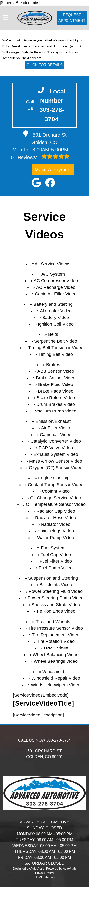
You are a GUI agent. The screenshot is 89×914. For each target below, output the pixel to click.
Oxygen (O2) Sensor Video (55, 467)
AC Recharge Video (55, 287)
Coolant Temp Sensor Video (55, 484)
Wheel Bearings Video (56, 661)
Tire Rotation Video (56, 641)
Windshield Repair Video (55, 678)
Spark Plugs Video (55, 531)
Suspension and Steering (53, 578)
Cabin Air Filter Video (56, 293)
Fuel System (53, 547)
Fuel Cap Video (55, 554)
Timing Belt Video (55, 354)
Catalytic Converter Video (55, 441)
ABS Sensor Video (55, 371)
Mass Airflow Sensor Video (55, 461)
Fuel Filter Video (56, 561)
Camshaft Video (55, 434)
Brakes (53, 364)
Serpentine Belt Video (55, 341)
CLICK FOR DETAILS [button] (45, 65)
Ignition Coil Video (56, 324)
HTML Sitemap (45, 877)
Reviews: (25, 157)
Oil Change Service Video (55, 497)
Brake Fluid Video (55, 384)
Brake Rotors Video (55, 397)
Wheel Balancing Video (56, 654)
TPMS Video (55, 648)
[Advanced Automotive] (34, 18)
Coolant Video (56, 491)
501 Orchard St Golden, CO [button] (49, 138)
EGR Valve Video (56, 447)
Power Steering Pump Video (56, 598)
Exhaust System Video (55, 454)
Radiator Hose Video (55, 517)
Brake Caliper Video (55, 377)
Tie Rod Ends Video (55, 611)
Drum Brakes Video (55, 404)
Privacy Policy (44, 873)
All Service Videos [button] (52, 263)
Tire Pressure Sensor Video (55, 628)
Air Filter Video (55, 427)
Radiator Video (55, 524)
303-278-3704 (58, 740)
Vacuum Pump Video (55, 411)
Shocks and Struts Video (55, 604)
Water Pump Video (55, 537)
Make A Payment (53, 169)
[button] (36, 182)
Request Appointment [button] (71, 18)
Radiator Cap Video (55, 511)
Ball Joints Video (55, 584)
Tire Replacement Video (55, 634)
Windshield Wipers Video (55, 684)
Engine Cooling (53, 478)
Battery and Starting (53, 304)
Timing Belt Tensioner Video (55, 347)
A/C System (53, 274)
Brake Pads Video (55, 391)
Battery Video (55, 317)
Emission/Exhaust (53, 421)
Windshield (53, 671)
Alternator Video (56, 310)
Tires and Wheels (53, 621)
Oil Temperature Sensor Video (56, 504)
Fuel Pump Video (56, 567)
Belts (53, 334)
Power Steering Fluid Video (56, 591)
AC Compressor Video (56, 280)
